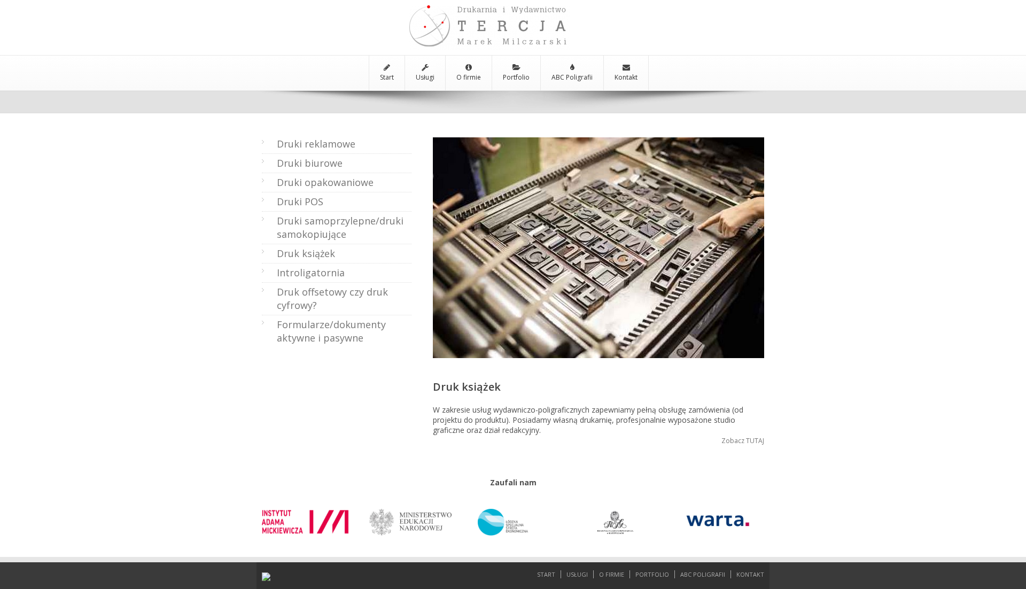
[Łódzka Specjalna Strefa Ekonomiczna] (513, 516)
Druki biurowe (310, 163)
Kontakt (626, 77)
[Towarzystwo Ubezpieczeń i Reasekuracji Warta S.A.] (718, 516)
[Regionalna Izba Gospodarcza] (615, 516)
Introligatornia (311, 272)
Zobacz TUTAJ (742, 440)
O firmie (468, 77)
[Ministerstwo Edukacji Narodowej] (410, 516)
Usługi (425, 77)
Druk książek (306, 253)
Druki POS (300, 201)
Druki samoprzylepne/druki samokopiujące (340, 227)
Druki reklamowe (316, 143)
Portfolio (516, 77)
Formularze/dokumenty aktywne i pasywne (331, 331)
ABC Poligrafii (572, 77)
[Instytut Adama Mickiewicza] (308, 516)
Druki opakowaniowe (325, 182)
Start (387, 77)
